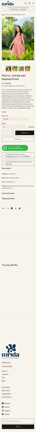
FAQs (3, 376)
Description (6, 167)
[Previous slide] (3, 8)
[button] (8, 67)
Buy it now (18, 137)
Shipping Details (8, 197)
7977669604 (26, 154)
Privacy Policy (6, 385)
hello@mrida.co (10, 154)
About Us (4, 369)
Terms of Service (6, 395)
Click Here (9, 162)
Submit (18, 425)
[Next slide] (33, 8)
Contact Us (5, 372)
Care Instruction (8, 192)
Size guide (31, 125)
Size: (4, 122)
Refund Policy (6, 388)
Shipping (11, 84)
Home (3, 13)
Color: (5, 114)
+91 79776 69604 (7, 364)
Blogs (3, 379)
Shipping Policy (6, 392)
